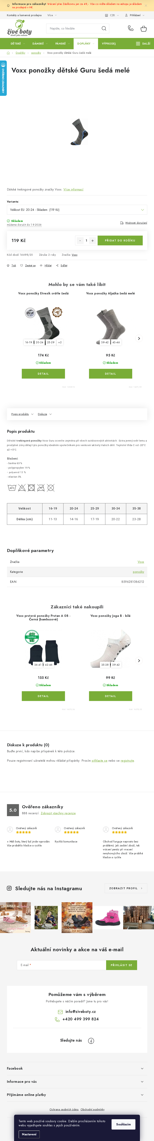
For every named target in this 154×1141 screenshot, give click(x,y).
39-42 (105, 342)
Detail (43, 374)
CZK (112, 15)
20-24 (39, 342)
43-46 (116, 342)
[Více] (143, 43)
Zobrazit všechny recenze (58, 813)
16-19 (28, 342)
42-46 (49, 665)
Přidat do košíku (120, 240)
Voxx (74, 255)
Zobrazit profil (123, 888)
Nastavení (29, 1134)
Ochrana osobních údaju (64, 1109)
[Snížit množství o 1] (80, 240)
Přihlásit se (121, 965)
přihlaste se (99, 760)
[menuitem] (18, 43)
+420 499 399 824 (131, 28)
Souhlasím (123, 1124)
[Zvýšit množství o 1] (92, 240)
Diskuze (42, 414)
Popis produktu (20, 414)
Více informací (73, 189)
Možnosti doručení (136, 223)
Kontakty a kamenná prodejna (24, 15)
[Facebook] (91, 1041)
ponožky (138, 572)
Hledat (104, 28)
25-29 (51, 342)
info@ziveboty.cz (81, 1011)
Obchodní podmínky (93, 1109)
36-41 (38, 665)
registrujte (127, 760)
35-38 (105, 665)
